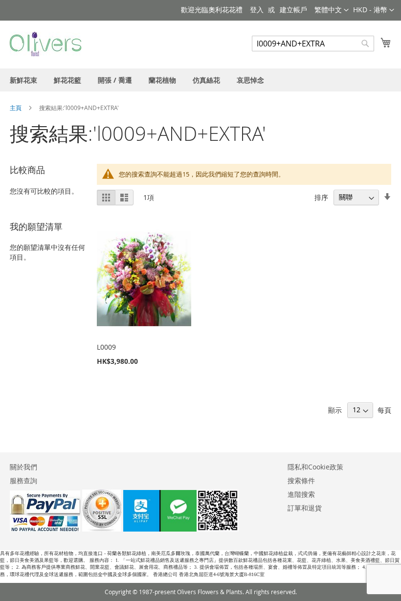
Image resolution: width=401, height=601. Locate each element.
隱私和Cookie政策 (315, 466)
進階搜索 (301, 494)
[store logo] (45, 44)
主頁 (16, 107)
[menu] (200, 79)
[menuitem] (23, 79)
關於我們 (23, 466)
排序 (321, 196)
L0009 (106, 347)
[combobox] (313, 43)
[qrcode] (181, 528)
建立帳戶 (293, 9)
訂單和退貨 (305, 507)
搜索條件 (301, 480)
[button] (373, 10)
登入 (257, 9)
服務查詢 (23, 480)
